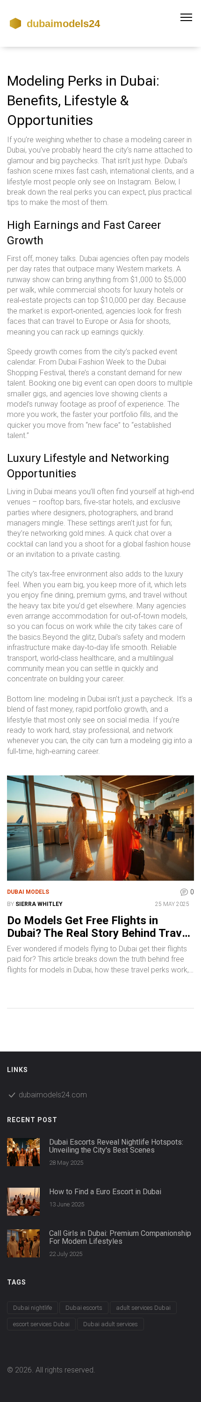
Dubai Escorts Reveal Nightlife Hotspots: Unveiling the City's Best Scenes (116, 1146)
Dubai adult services (110, 1324)
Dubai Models (28, 892)
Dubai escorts (83, 1307)
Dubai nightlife (32, 1307)
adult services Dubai (143, 1307)
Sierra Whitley (39, 904)
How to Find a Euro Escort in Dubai (105, 1192)
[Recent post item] (23, 1152)
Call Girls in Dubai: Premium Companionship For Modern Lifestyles (120, 1237)
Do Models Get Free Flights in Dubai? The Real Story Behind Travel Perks (99, 926)
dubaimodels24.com (53, 1094)
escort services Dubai (41, 1324)
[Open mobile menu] (190, 17)
